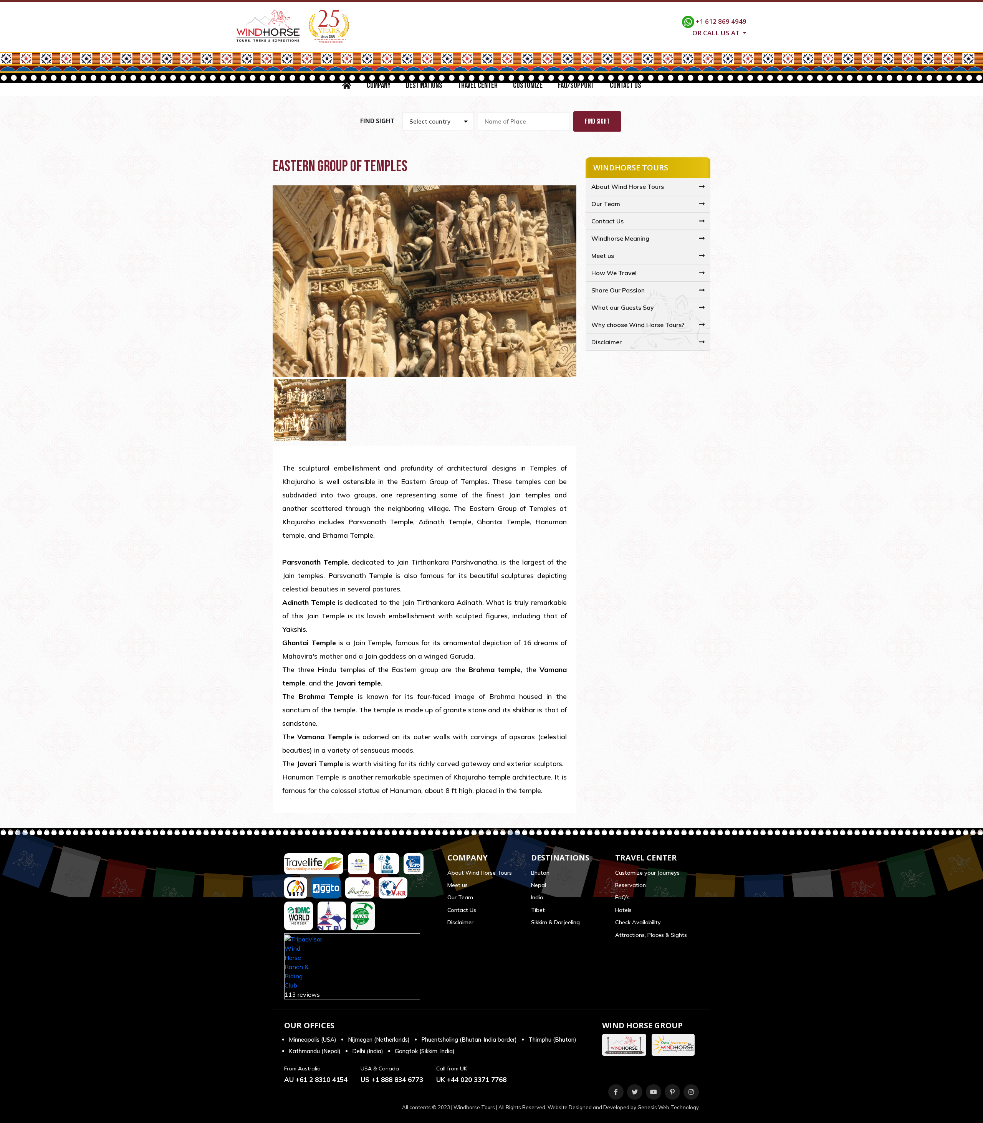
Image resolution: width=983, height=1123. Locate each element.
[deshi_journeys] (675, 1045)
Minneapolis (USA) (312, 1039)
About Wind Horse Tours (627, 186)
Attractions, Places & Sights (651, 934)
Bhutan (540, 872)
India (537, 897)
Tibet (538, 910)
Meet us (602, 255)
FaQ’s (622, 897)
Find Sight (597, 121)
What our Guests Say (622, 307)
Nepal (538, 885)
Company (379, 85)
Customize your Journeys (647, 872)
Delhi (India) (367, 1051)
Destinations (424, 85)
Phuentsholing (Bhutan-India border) (469, 1039)
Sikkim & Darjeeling (555, 922)
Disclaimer (606, 342)
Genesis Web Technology (668, 1107)
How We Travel (614, 273)
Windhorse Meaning (620, 238)
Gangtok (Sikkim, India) (425, 1051)
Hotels (623, 910)
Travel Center (478, 85)
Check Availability (638, 922)
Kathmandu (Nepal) (315, 1051)
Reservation (630, 885)
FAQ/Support (576, 85)
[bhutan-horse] (626, 1045)
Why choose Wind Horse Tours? (637, 325)
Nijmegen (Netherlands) (379, 1039)
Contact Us (625, 85)
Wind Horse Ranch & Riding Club (297, 967)
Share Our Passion (618, 290)
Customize (528, 85)
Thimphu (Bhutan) (552, 1039)
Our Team (605, 204)
